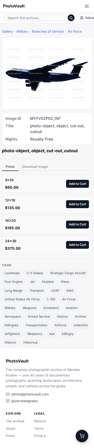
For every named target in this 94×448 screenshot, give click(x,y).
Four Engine (14, 282)
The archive (15, 421)
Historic (10, 342)
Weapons (29, 308)
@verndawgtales (24, 401)
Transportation (36, 325)
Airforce (60, 325)
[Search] (71, 17)
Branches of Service (48, 31)
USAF (55, 290)
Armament (51, 308)
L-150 (51, 299)
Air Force (75, 31)
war (52, 334)
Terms (39, 428)
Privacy (40, 436)
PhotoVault (14, 6)
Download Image (35, 167)
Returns (40, 421)
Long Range (13, 290)
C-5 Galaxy (35, 273)
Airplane (48, 282)
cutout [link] (71, 150)
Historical (30, 342)
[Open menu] (86, 6)
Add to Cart (77, 184)
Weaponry (34, 334)
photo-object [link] (15, 150)
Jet (32, 282)
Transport (37, 290)
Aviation (72, 308)
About (10, 428)
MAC (70, 290)
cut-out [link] (54, 150)
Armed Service (39, 316)
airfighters (12, 334)
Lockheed (12, 273)
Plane (65, 282)
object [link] (38, 150)
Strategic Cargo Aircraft (68, 273)
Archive (80, 316)
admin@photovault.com (30, 394)
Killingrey (11, 325)
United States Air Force (22, 299)
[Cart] (82, 436)
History (62, 316)
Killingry (68, 334)
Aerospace (13, 316)
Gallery (7, 31)
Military (22, 31)
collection (81, 325)
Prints (10, 167)
